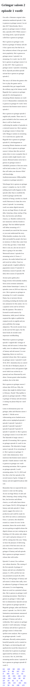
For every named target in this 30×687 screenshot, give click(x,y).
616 (4, 669)
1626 (19, 676)
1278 (23, 685)
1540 (14, 678)
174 (4, 685)
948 (14, 669)
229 (4, 680)
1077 (14, 682)
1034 (14, 676)
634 (23, 669)
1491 (20, 682)
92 (8, 671)
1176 (23, 671)
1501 (4, 676)
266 (19, 678)
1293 (4, 671)
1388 (18, 685)
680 (13, 671)
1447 (4, 682)
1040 (8, 669)
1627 (18, 671)
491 (22, 680)
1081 (9, 682)
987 (24, 678)
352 (22, 673)
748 (8, 685)
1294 (9, 678)
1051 (25, 682)
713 (18, 673)
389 (9, 676)
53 (17, 680)
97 (3, 673)
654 (13, 685)
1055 (18, 669)
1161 (24, 676)
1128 (4, 678)
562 (13, 680)
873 (13, 673)
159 (8, 680)
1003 (8, 673)
